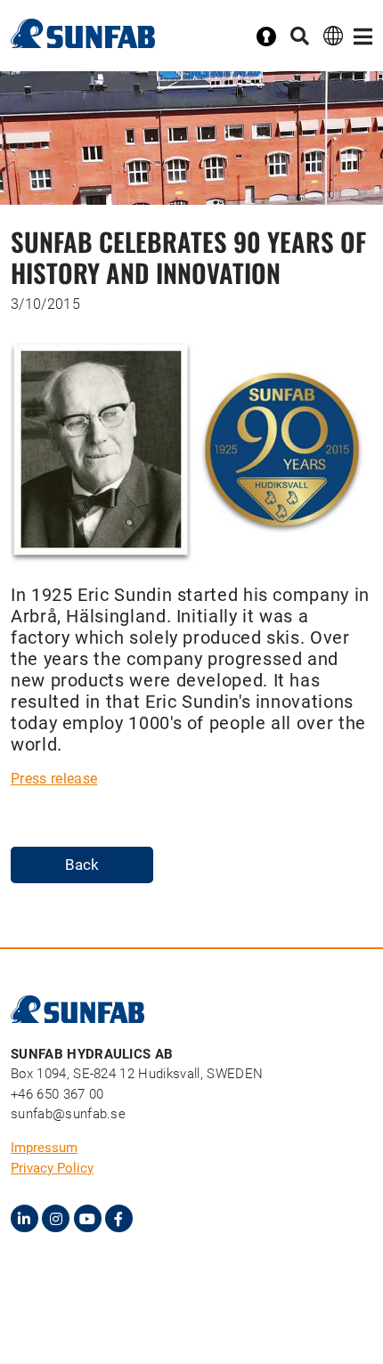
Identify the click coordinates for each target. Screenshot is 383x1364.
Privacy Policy (52, 1168)
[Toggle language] (333, 35)
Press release (54, 778)
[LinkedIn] (24, 1218)
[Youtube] (88, 1218)
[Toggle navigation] (363, 37)
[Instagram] (55, 1218)
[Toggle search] (299, 37)
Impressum (44, 1148)
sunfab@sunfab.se (68, 1114)
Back (82, 864)
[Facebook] (119, 1218)
